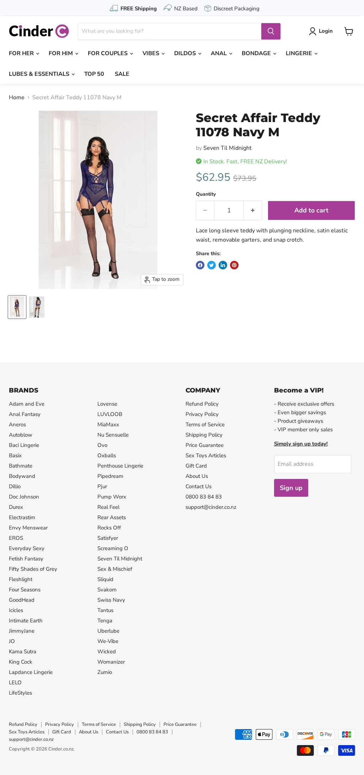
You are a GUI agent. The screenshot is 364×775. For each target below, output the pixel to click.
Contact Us (199, 486)
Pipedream (110, 476)
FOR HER (22, 53)
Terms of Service (205, 424)
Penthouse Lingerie (120, 465)
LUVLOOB (109, 414)
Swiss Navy (111, 599)
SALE (122, 74)
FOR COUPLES (108, 53)
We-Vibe (107, 641)
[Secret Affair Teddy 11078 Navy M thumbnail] (17, 307)
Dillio (15, 486)
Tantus (105, 610)
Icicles (16, 610)
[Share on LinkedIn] (223, 265)
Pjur (102, 486)
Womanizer (111, 661)
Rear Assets (111, 517)
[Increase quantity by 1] (253, 210)
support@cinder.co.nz (211, 507)
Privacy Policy (202, 414)
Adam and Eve (26, 403)
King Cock (20, 661)
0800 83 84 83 (204, 496)
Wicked (106, 651)
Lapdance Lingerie (31, 672)
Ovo (102, 445)
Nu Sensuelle (113, 434)
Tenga (104, 620)
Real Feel (108, 507)
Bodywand (22, 476)
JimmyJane (21, 630)
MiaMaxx (108, 424)
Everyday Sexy (26, 548)
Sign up (291, 488)
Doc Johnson (24, 496)
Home (17, 97)
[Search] (270, 31)
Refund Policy (202, 403)
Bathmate (20, 465)
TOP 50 (94, 74)
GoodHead (21, 599)
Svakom (107, 589)
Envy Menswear (28, 527)
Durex (16, 507)
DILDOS (185, 53)
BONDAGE (257, 53)
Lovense (107, 403)
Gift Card (196, 465)
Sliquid (105, 579)
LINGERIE (300, 53)
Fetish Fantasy (26, 558)
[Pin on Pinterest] (234, 265)
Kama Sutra (22, 651)
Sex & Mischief (114, 569)
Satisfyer (107, 538)
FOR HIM (61, 53)
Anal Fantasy (25, 414)
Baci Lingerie (24, 445)
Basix (15, 455)
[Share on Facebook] (200, 265)
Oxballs (106, 455)
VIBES (152, 53)
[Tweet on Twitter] (211, 265)
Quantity (206, 194)
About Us (197, 476)
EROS (16, 538)
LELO (15, 682)
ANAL (219, 53)
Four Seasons (25, 589)
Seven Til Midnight (227, 148)
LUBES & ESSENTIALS (40, 74)
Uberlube (108, 630)
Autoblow (20, 434)
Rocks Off (109, 527)
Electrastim (22, 517)
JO (12, 641)
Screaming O (112, 548)
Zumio (104, 672)
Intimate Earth (26, 620)
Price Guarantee (205, 445)
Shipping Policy (204, 434)
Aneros (17, 424)
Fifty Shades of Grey (33, 569)
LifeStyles (20, 692)
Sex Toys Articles (206, 455)
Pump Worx (111, 496)
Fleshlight (20, 579)
